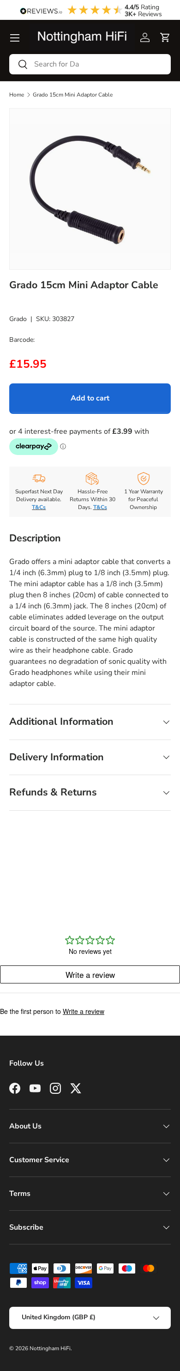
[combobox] (90, 64)
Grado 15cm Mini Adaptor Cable (73, 94)
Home (16, 94)
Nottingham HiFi (50, 1348)
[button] (165, 37)
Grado (18, 319)
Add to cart (90, 398)
